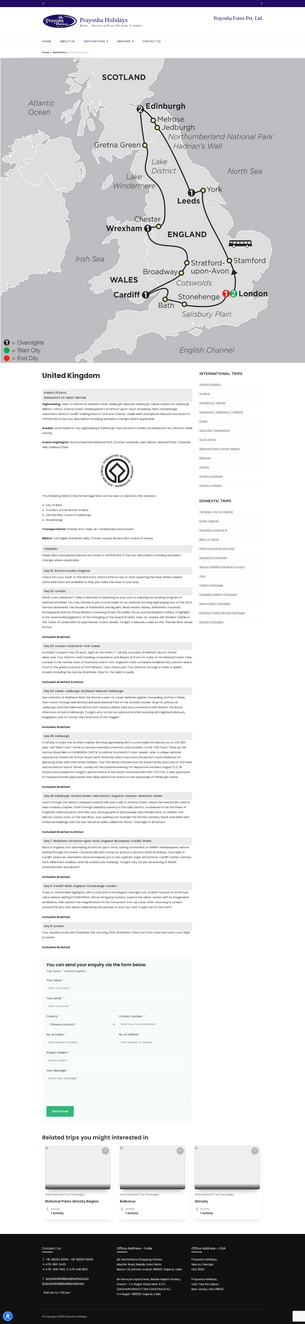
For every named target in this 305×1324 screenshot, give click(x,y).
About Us (67, 41)
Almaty (204, 467)
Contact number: (132, 1016)
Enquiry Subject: (58, 1052)
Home (46, 41)
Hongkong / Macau (212, 403)
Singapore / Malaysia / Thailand (221, 412)
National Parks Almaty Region (219, 449)
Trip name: (54, 971)
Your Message (57, 1070)
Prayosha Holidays (104, 19)
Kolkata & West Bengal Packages (222, 613)
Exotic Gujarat (209, 521)
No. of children (129, 1034)
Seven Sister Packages (215, 604)
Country (53, 1016)
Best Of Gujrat (209, 539)
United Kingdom (210, 384)
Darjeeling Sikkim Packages (218, 594)
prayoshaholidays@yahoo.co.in (67, 1278)
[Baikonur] (152, 1167)
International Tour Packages (65, 1194)
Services (123, 41)
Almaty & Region (210, 485)
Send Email (60, 1111)
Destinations (94, 41)
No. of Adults (56, 1034)
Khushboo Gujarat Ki (213, 530)
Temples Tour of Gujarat (216, 512)
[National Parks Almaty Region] (77, 1167)
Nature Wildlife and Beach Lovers (222, 567)
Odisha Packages (211, 585)
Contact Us (151, 41)
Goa (202, 576)
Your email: (55, 998)
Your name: (55, 980)
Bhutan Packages (211, 622)
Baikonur (205, 458)
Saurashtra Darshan (213, 558)
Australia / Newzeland (214, 430)
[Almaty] (227, 1167)
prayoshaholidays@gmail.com (63, 1283)
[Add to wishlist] (105, 1150)
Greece (204, 394)
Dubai (203, 421)
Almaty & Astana (211, 476)
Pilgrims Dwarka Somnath (217, 549)
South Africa (207, 440)
